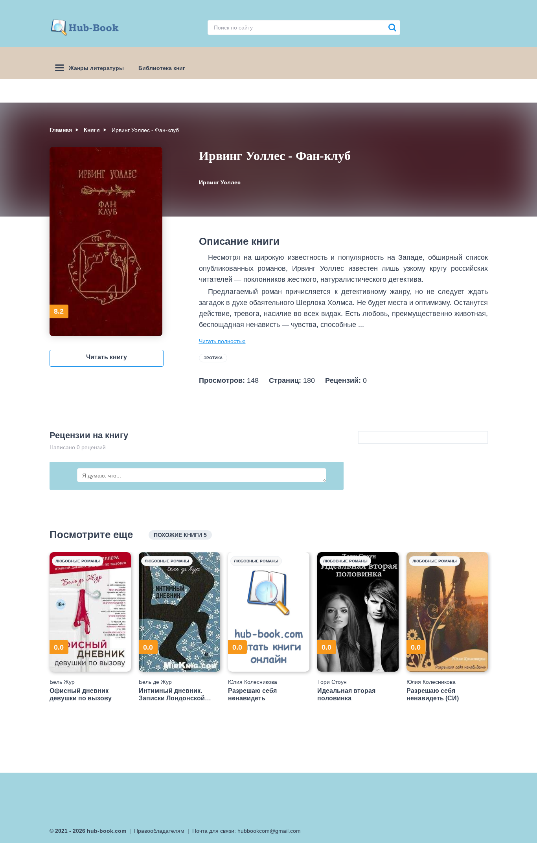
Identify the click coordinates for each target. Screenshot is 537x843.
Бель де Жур (155, 682)
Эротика (213, 358)
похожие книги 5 (180, 535)
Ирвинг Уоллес (220, 182)
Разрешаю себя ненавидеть (252, 694)
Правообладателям (159, 831)
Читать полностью (222, 341)
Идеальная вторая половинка (346, 694)
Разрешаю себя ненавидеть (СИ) (432, 694)
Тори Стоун (332, 682)
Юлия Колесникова (252, 682)
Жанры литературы (96, 68)
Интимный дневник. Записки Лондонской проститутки (172, 694)
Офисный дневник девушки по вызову (81, 694)
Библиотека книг (161, 68)
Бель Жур (62, 682)
